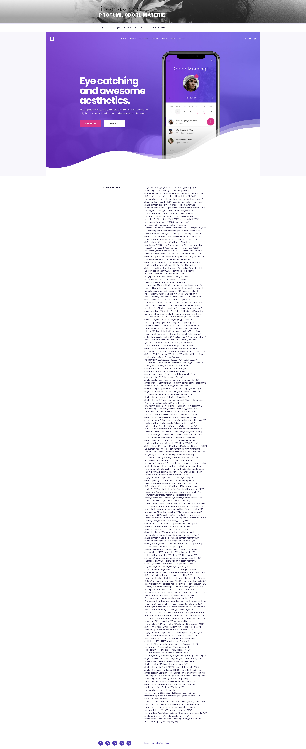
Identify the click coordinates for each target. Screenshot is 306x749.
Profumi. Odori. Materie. (133, 15)
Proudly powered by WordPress (156, 743)
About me (139, 28)
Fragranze (103, 28)
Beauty (127, 28)
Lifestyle (116, 28)
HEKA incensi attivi (158, 28)
